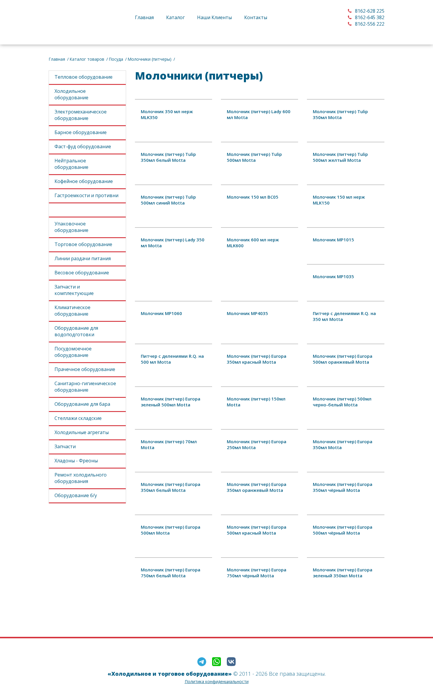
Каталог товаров (87, 59)
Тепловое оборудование (83, 77)
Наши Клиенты (214, 17)
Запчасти (65, 446)
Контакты (255, 17)
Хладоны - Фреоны (76, 460)
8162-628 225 (369, 11)
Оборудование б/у (75, 495)
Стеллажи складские (78, 418)
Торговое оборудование (83, 244)
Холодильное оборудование (71, 94)
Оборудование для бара (82, 404)
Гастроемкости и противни (86, 195)
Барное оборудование (80, 132)
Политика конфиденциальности (217, 681)
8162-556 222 (369, 24)
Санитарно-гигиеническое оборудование (85, 386)
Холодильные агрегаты (81, 432)
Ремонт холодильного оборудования (80, 478)
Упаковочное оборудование (71, 226)
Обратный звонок (166, 31)
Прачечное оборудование (84, 369)
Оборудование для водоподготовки (76, 331)
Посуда (116, 59)
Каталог (175, 17)
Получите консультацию (259, 603)
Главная (144, 17)
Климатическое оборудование (72, 310)
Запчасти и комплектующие (74, 289)
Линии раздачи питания (82, 258)
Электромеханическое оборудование (80, 114)
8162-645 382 (369, 17)
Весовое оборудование (81, 272)
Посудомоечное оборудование (73, 351)
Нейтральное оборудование (71, 163)
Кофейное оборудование (83, 181)
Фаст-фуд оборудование (82, 146)
